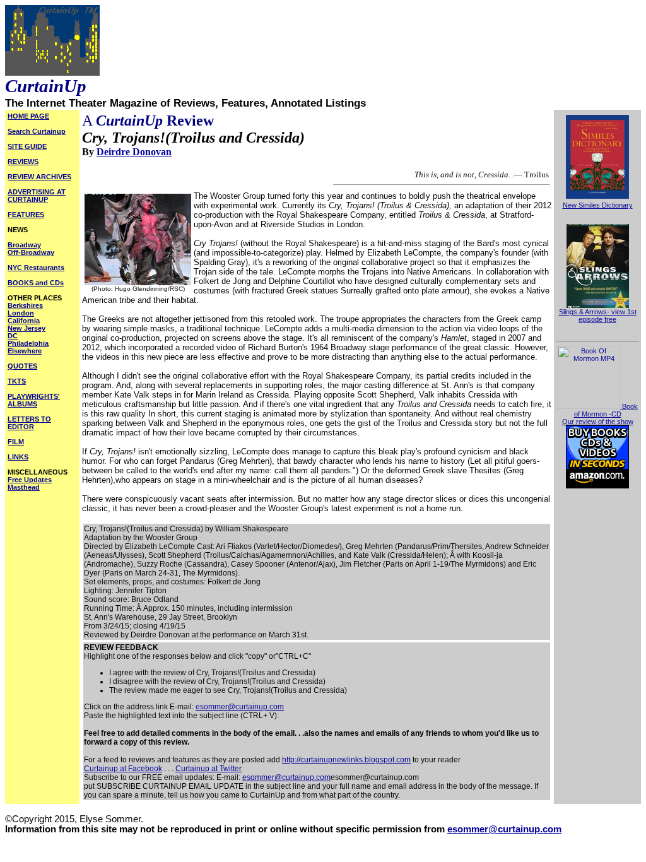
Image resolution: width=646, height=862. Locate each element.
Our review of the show (597, 421)
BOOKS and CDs (36, 282)
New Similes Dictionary (598, 205)
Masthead (24, 487)
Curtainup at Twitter (208, 768)
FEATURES (26, 214)
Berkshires (25, 305)
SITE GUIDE (27, 146)
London (21, 313)
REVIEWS (23, 161)
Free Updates (30, 479)
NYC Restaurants (36, 267)
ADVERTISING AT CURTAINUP (37, 195)
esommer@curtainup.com (240, 706)
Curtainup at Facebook (123, 768)
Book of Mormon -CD (606, 410)
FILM (16, 442)
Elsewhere (25, 351)
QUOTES (22, 366)
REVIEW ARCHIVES (39, 176)
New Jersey (26, 328)
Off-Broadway (31, 252)
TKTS (17, 381)
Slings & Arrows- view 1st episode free (598, 315)
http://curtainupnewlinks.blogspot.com (346, 759)
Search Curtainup (37, 131)
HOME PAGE (28, 116)
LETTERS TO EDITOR (29, 422)
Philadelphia (28, 343)
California (24, 320)
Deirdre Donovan (134, 151)
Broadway (24, 245)
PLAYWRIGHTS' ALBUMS (34, 400)
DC (13, 335)
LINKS (18, 457)
